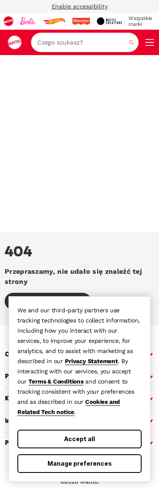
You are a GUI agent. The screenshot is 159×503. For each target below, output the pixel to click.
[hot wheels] (54, 21)
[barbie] (28, 21)
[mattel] (8, 21)
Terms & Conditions (55, 381)
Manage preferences (79, 463)
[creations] (109, 21)
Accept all (79, 438)
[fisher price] (81, 21)
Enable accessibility (80, 6)
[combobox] (85, 42)
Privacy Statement (91, 361)
